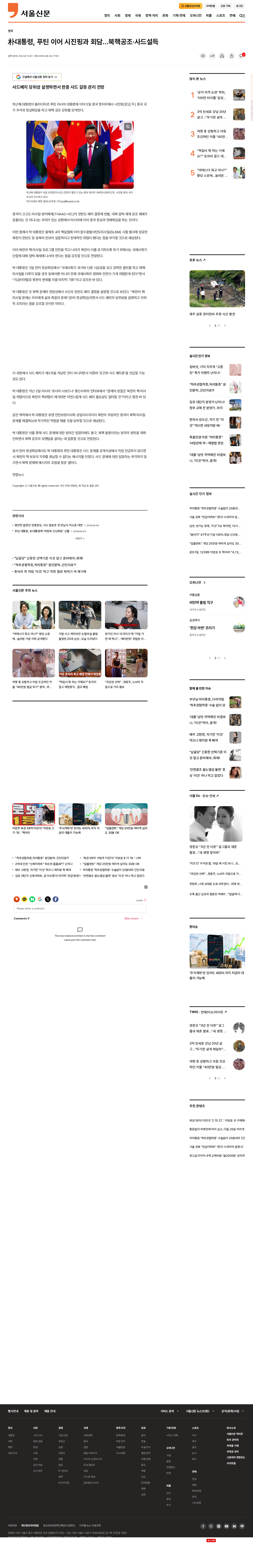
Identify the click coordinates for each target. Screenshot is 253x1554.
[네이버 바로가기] (234, 1526)
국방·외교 (12, 1453)
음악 (143, 1435)
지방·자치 (120, 1441)
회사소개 (231, 1428)
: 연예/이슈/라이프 (206, 1012)
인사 (168, 1493)
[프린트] (222, 56)
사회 (117, 15)
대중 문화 (146, 1459)
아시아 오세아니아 (93, 1459)
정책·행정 (120, 1435)
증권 (60, 1465)
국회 (10, 1441)
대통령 (11, 1435)
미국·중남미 (89, 1465)
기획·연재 (179, 15)
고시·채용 (120, 1453)
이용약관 (12, 1525)
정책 (60, 1476)
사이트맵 (231, 1463)
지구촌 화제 (89, 1476)
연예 (232, 15)
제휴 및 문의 (31, 1411)
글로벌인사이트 (91, 1482)
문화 (165, 15)
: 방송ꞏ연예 (202, 795)
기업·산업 (63, 1435)
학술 (143, 1441)
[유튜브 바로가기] (226, 1526)
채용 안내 (49, 1411)
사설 (168, 1455)
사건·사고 (37, 1435)
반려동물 (145, 1482)
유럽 (86, 1471)
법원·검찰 (37, 1441)
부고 (168, 1505)
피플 (209, 15)
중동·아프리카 (90, 1453)
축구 (194, 1441)
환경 (35, 1447)
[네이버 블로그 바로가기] (242, 1526)
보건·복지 (37, 1471)
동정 (168, 1499)
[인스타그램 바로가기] (219, 1526)
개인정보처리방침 (30, 1525)
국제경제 (88, 1435)
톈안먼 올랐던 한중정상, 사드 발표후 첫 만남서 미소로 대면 (49, 525)
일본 (86, 1447)
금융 (60, 1447)
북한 (10, 1447)
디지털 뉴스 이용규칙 (90, 1525)
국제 (138, 15)
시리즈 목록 (172, 1435)
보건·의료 (37, 1465)
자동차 (61, 1453)
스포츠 (220, 15)
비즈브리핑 (63, 1482)
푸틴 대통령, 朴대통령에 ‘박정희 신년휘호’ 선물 (42, 531)
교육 (35, 1453)
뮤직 (194, 1496)
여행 (143, 1471)
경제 (128, 15)
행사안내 (13, 1411)
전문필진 (170, 1467)
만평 (168, 1473)
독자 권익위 (232, 1439)
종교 (143, 1465)
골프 (194, 1447)
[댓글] (241, 56)
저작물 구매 (232, 1445)
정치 (107, 15)
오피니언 (196, 15)
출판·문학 (145, 1453)
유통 (60, 1459)
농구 (194, 1453)
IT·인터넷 (63, 1471)
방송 (194, 1479)
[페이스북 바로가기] (203, 1526)
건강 (143, 1476)
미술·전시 (145, 1447)
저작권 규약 (232, 1451)
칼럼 (168, 1461)
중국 (86, 1441)
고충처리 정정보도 (236, 1457)
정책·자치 (151, 15)
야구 (194, 1435)
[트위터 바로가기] (211, 1526)
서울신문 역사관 (235, 1434)
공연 (143, 1494)
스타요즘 (196, 1502)
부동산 (61, 1441)
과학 (35, 1459)
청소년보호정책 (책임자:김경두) (59, 1525)
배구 (194, 1459)
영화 (143, 1488)
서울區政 (120, 1447)
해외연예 (196, 1491)
